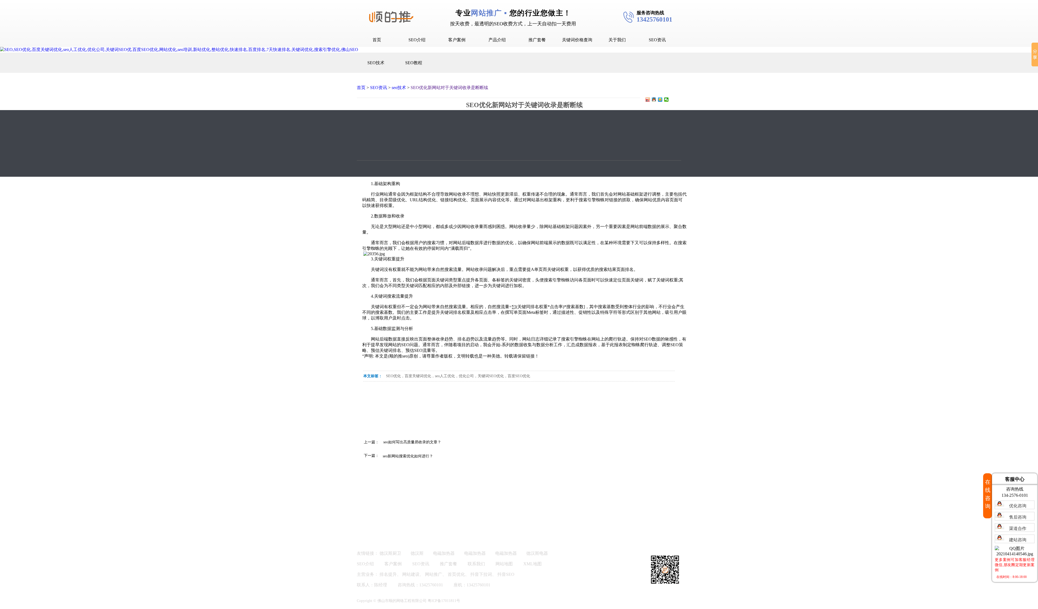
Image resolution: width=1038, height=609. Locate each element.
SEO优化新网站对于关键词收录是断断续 (449, 87)
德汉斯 (417, 553)
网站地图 (504, 564)
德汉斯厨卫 (390, 553)
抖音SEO (505, 574)
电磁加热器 (444, 553)
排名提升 (388, 574)
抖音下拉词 (481, 574)
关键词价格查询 (577, 40)
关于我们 (617, 40)
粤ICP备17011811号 (444, 601)
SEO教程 (413, 62)
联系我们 (476, 564)
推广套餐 (537, 40)
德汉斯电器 (537, 553)
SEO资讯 (657, 40)
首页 (376, 40)
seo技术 (399, 87)
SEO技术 (375, 62)
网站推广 (433, 574)
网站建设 (411, 574)
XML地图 (532, 564)
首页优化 (456, 574)
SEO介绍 (416, 40)
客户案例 (456, 40)
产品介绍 (497, 40)
